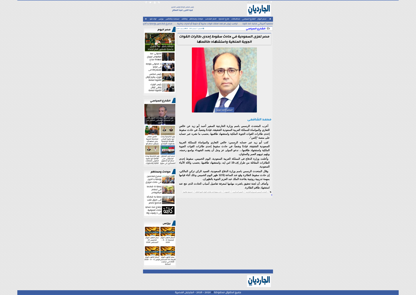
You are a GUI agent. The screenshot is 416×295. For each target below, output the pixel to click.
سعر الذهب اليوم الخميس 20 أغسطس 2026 (152, 240)
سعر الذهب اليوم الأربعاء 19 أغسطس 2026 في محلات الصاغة (168, 260)
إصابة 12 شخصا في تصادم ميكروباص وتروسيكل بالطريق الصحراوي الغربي (161, 189)
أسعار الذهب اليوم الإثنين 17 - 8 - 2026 (152, 258)
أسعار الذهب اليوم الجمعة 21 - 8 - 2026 (168, 240)
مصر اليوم (164, 30)
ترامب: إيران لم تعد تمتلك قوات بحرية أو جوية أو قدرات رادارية (207, 23)
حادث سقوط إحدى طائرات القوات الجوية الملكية (208, 192)
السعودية (227, 192)
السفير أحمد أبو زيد (238, 192)
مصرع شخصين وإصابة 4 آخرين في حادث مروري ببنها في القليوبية (160, 179)
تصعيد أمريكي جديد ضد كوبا (258, 23)
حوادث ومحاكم (161, 172)
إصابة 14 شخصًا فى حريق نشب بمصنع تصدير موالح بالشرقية (161, 199)
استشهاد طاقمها (187, 192)
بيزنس (167, 223)
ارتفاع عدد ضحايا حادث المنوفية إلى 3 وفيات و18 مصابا (160, 210)
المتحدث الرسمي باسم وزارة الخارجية (256, 192)
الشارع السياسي (255, 29)
